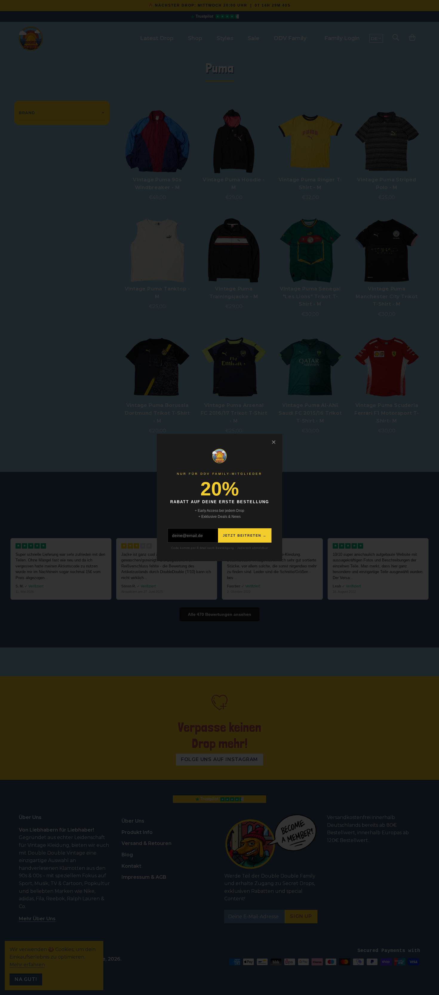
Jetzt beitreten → (245, 535)
